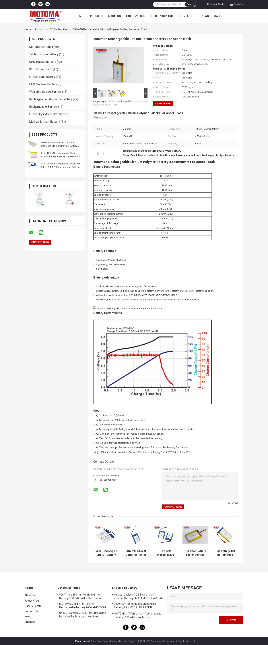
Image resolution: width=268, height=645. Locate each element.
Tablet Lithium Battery (43, 54)
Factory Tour (135, 16)
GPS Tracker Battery (42, 62)
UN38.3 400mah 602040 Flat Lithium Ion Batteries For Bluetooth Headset (82, 614)
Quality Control (162, 16)
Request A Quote (215, 4)
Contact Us (188, 16)
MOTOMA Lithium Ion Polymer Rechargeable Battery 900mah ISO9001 (82, 605)
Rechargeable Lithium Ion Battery (50, 99)
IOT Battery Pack (59, 29)
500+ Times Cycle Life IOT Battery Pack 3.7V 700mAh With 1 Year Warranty (106, 553)
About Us (114, 16)
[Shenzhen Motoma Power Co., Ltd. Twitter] (40, 4)
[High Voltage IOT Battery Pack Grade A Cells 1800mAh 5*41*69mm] (225, 535)
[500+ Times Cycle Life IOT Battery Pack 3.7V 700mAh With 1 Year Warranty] (106, 535)
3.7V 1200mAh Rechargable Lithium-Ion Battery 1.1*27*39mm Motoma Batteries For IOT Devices (60, 167)
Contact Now (163, 103)
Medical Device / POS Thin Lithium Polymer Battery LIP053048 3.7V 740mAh (138, 596)
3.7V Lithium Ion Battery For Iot (151, 452)
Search (190, 4)
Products (95, 16)
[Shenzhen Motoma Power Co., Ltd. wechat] (43, 232)
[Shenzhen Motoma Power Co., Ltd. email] (33, 232)
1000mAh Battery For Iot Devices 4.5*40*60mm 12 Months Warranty (195, 553)
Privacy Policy (82, 641)
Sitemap (30, 621)
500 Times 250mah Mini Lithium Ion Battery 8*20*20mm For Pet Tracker (80, 596)
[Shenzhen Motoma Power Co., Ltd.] (45, 16)
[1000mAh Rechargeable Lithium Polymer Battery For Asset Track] (118, 66)
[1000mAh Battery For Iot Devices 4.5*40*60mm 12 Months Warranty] (195, 535)
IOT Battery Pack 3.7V (179, 452)
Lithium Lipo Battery (42, 76)
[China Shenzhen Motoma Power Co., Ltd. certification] (40, 199)
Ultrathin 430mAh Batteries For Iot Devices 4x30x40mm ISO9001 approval (136, 553)
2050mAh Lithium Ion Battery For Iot (117, 452)
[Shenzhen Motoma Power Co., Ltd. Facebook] (33, 4)
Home (79, 16)
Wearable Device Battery (45, 91)
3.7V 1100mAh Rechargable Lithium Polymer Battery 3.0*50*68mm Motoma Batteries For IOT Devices (60, 156)
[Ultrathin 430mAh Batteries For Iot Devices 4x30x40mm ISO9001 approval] (136, 535)
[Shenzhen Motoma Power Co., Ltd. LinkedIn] (47, 4)
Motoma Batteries (41, 47)
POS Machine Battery (43, 84)
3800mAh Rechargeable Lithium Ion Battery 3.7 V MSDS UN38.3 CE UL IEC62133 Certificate (135, 606)
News (205, 16)
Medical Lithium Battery (44, 121)
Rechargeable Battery (43, 106)
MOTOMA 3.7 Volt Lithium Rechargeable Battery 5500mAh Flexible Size (138, 615)
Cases (218, 16)
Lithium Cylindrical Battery (46, 114)
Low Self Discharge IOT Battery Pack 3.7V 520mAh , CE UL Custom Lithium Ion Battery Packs (165, 553)
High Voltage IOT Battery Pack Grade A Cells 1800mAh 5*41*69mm (225, 553)
